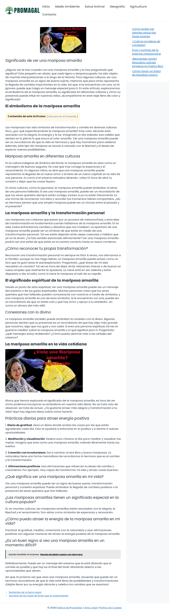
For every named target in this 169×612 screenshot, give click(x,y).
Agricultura (138, 6)
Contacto (49, 14)
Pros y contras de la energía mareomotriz (146, 52)
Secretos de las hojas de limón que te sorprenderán (38, 595)
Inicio (46, 6)
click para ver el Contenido (62, 116)
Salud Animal (95, 6)
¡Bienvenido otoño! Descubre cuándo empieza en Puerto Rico (147, 62)
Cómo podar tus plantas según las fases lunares (144, 32)
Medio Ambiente (67, 6)
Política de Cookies (110, 607)
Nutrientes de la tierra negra (25, 592)
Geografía (117, 6)
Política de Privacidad (69, 607)
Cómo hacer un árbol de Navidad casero (146, 73)
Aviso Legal (90, 607)
